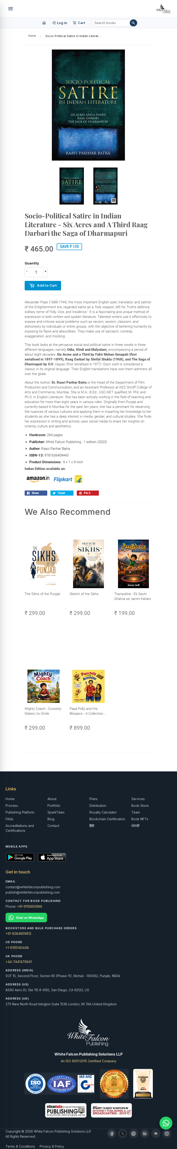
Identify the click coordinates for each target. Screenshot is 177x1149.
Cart (79, 22)
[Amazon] (166, 1133)
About (51, 799)
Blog (50, 819)
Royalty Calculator (103, 812)
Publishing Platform (20, 812)
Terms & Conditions (20, 1146)
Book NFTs (139, 819)
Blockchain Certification (107, 819)
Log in (59, 22)
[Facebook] (111, 1133)
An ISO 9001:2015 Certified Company (88, 1061)
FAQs (9, 819)
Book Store (140, 805)
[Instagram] (133, 1133)
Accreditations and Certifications (20, 828)
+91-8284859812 (18, 933)
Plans (93, 799)
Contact (53, 826)
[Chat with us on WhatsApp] (165, 1123)
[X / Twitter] (122, 1133)
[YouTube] (155, 1133)
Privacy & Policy (52, 1146)
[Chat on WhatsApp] (88, 917)
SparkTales (56, 812)
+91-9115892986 (29, 906)
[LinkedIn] (144, 1133)
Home (32, 35)
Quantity (32, 263)
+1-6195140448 (17, 948)
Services (138, 799)
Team (135, 812)
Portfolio (53, 805)
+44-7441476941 (19, 962)
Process (12, 805)
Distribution (97, 805)
